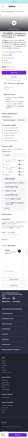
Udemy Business (6, 397)
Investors (4, 370)
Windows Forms (19, 11)
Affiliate (3, 387)
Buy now (14, 77)
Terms (3, 412)
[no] (12, 271)
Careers (3, 363)
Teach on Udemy (5, 382)
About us (4, 360)
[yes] (9, 271)
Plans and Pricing (6, 385)
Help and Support (6, 389)
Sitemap (4, 410)
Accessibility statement (7, 405)
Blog (3, 367)
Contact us (4, 365)
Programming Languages (8, 11)
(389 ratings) (12, 52)
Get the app (4, 380)
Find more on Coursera (7, 372)
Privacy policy (5, 407)
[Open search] (20, 6)
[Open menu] (2, 6)
